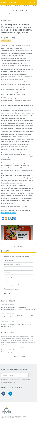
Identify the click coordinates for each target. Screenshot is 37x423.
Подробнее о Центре (18, 357)
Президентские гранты (11, 289)
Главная (3, 20)
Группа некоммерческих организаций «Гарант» (14, 416)
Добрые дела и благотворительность (16, 256)
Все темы (7, 293)
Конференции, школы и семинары (15, 277)
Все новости (18, 246)
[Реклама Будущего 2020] (17, 232)
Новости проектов (10, 269)
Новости (5, 251)
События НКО (6, 40)
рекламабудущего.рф (8, 212)
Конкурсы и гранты (10, 281)
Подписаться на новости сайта (15, 370)
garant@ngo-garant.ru (10, 352)
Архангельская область (12, 265)
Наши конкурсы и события (13, 285)
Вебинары (7, 273)
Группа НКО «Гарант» (9, 2)
